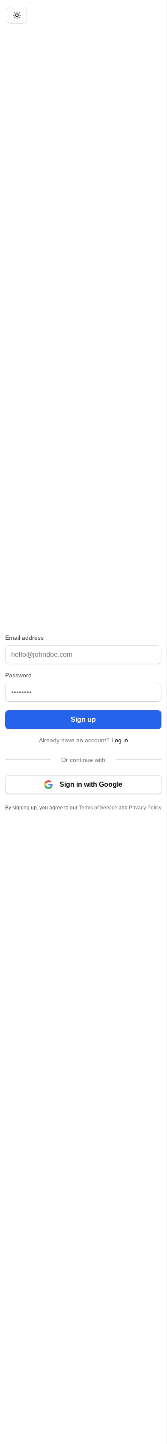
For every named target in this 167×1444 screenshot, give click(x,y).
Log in (119, 740)
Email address (24, 637)
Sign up (83, 719)
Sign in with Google (91, 784)
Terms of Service (98, 808)
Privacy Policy (145, 808)
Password (18, 675)
